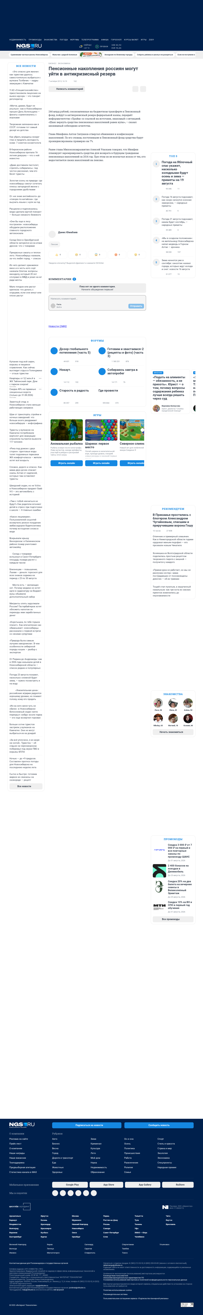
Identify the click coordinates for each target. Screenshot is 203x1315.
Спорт (161, 1139)
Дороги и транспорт (62, 1158)
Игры (144, 40)
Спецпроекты (165, 1162)
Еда (54, 1162)
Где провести (108, 390)
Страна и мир (165, 1148)
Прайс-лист (15, 1143)
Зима (93, 1139)
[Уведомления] (184, 46)
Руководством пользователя (115, 1276)
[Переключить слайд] (142, 430)
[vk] (63, 1193)
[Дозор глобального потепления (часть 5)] (55, 355)
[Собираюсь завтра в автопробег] (103, 376)
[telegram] (55, 1193)
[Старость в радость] (55, 397)
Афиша (105, 40)
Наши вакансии (17, 1158)
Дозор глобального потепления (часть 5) (75, 350)
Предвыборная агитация (22, 1167)
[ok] (71, 1193)
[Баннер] (91, 54)
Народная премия (167, 1167)
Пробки (102, 46)
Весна (55, 1148)
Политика (129, 1148)
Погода (64, 40)
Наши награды (17, 1153)
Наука (94, 1162)
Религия (128, 1167)
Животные (58, 1167)
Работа (128, 1158)
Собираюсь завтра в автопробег (122, 371)
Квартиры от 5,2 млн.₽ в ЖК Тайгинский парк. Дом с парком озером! (23, 381)
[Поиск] (177, 46)
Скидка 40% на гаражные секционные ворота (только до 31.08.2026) (23, 392)
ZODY (151, 40)
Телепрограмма (90, 40)
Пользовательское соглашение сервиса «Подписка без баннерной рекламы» (136, 1298)
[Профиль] (191, 46)
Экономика (164, 1158)
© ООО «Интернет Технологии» (23, 1305)
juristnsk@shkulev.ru (77, 1288)
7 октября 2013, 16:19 (58, 81)
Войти (59, 307)
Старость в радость (74, 390)
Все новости (26, 66)
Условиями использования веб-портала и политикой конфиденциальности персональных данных (145, 1280)
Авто (54, 1139)
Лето (93, 1153)
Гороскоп (116, 40)
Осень (127, 1143)
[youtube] (94, 1193)
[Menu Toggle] (11, 46)
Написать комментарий (69, 89)
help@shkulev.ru (28, 1290)
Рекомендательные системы (115, 1294)
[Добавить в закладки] (135, 89)
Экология (163, 1153)
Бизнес (56, 1143)
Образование (98, 1172)
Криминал (96, 1143)
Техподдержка (16, 1162)
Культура (95, 1148)
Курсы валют (131, 40)
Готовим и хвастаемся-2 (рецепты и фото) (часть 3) (125, 352)
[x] (86, 1193)
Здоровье (57, 1172)
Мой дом (95, 1158)
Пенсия (54, 244)
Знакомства (50, 40)
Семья (127, 1172)
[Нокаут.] (55, 376)
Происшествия (132, 1153)
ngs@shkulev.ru (42, 1286)
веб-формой (58, 1290)
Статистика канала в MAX (23, 1172)
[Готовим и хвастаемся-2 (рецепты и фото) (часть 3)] (103, 355)
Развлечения (131, 1162)
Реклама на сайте (18, 1139)
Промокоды (35, 40)
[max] (78, 1193)
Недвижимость (17, 40)
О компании (15, 1148)
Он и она (128, 1139)
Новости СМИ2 (58, 326)
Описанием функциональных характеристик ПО (123, 1278)
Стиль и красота (166, 1143)
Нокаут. (65, 370)
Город (55, 1153)
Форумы (74, 40)
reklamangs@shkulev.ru (112, 1265)
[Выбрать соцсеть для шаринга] (143, 89)
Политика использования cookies (117, 1290)
